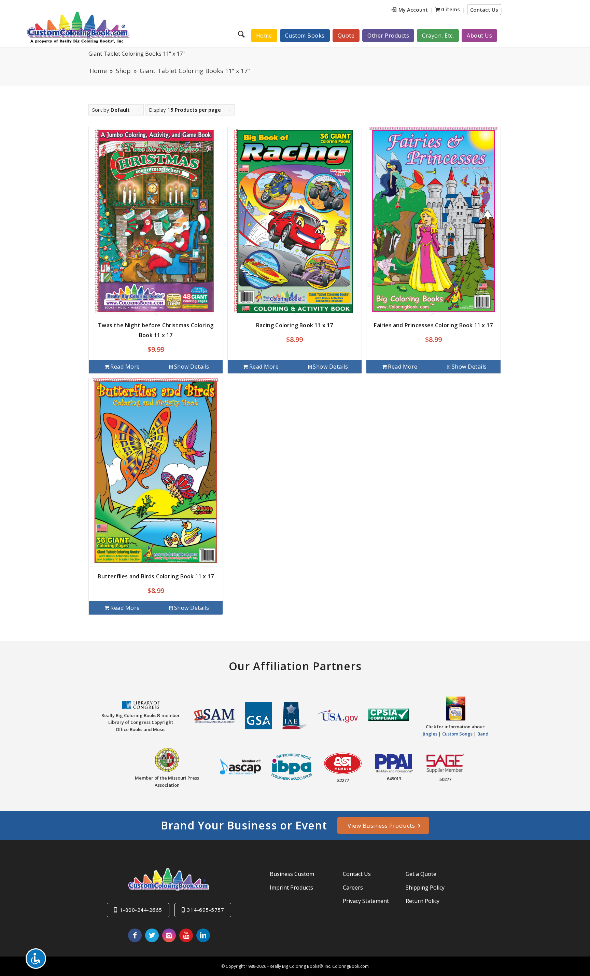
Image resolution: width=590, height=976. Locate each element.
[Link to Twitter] (152, 935)
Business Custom (292, 874)
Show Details (191, 366)
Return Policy (422, 901)
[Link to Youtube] (186, 935)
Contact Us (484, 9)
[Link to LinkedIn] (203, 935)
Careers (353, 887)
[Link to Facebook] (135, 935)
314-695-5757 (205, 909)
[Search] (242, 33)
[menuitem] (410, 10)
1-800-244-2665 (141, 909)
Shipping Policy (425, 887)
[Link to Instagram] (169, 935)
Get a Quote (421, 874)
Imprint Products (291, 887)
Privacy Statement (366, 901)
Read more (125, 366)
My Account (413, 9)
